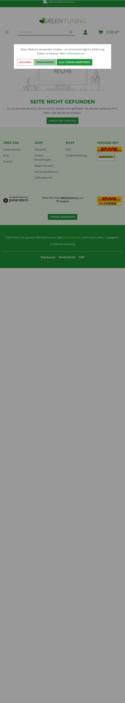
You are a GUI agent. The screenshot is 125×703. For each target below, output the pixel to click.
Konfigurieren (45, 62)
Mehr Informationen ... (74, 53)
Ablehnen (25, 62)
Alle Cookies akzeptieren (74, 62)
